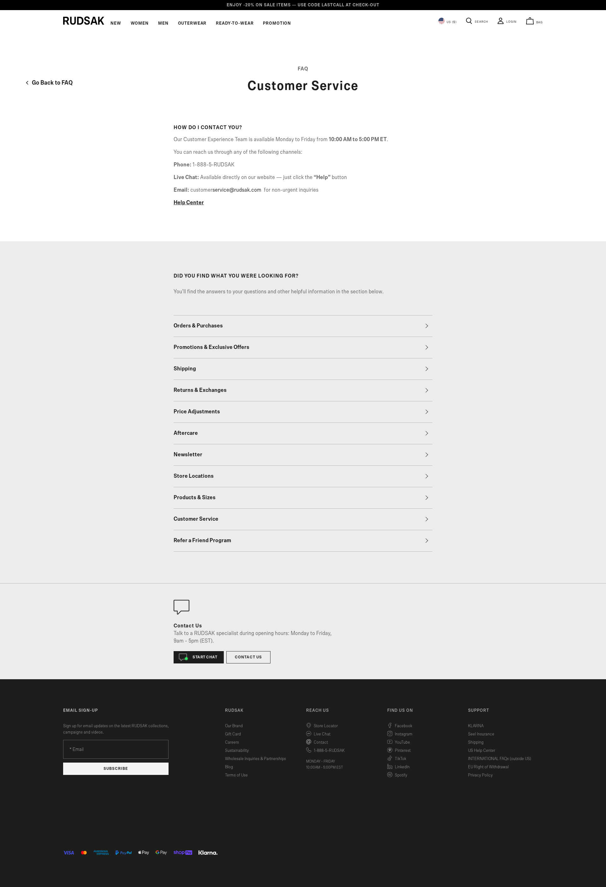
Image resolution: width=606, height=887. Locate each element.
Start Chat (205, 657)
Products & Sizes (195, 497)
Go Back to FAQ (52, 83)
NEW (115, 23)
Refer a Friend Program (202, 540)
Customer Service (196, 519)
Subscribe (116, 769)
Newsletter (188, 455)
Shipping (185, 369)
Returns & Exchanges (200, 390)
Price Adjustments (197, 412)
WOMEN (140, 23)
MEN (163, 23)
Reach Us (317, 710)
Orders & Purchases (198, 326)
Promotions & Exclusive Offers (211, 347)
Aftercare (186, 433)
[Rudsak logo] (83, 20)
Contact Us (248, 657)
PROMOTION (277, 23)
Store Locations (194, 476)
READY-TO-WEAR (234, 23)
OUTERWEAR (192, 23)
